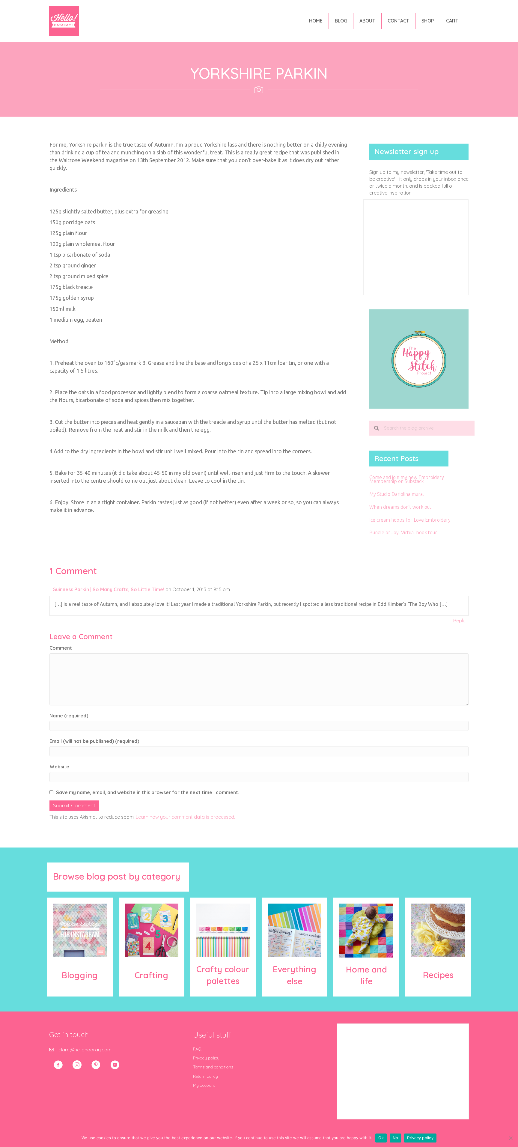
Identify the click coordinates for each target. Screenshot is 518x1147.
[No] (511, 1138)
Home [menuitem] (316, 21)
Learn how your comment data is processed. (185, 817)
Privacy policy (206, 1058)
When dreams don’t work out (400, 507)
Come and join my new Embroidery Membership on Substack (406, 479)
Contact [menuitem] (398, 21)
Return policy (205, 1076)
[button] (58, 1065)
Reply (459, 621)
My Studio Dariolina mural (396, 494)
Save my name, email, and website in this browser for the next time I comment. (147, 792)
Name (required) (68, 716)
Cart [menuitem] (452, 21)
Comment (60, 648)
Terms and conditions (213, 1067)
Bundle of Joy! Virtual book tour (403, 532)
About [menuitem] (367, 21)
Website (59, 767)
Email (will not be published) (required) (94, 741)
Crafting (151, 975)
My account (204, 1085)
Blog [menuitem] (341, 21)
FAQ (197, 1049)
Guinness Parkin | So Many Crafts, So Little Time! (108, 589)
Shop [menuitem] (427, 21)
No (395, 1137)
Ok (381, 1137)
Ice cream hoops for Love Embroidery (410, 520)
